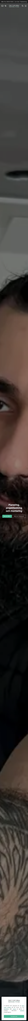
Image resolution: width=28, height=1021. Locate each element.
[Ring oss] (5, 6)
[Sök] (22, 6)
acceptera (6, 1009)
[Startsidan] (14, 6)
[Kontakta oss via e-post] (2, 6)
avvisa (14, 1009)
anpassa (22, 1010)
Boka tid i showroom (19, 516)
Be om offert (7, 516)
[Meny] (25, 6)
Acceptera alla (14, 1016)
